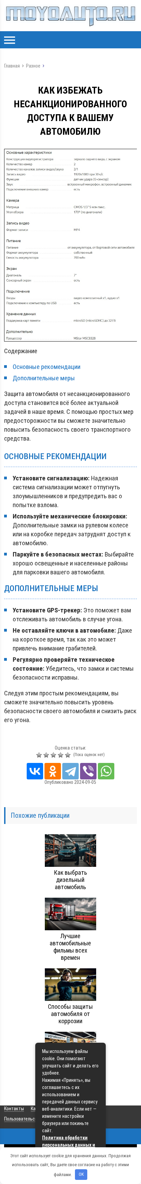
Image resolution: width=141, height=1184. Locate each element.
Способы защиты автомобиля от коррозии (70, 1014)
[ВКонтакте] (35, 771)
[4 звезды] (61, 755)
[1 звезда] (39, 755)
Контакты (14, 1108)
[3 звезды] (54, 755)
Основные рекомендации (46, 367)
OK (81, 1174)
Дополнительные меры (44, 378)
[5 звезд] (68, 755)
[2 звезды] (47, 755)
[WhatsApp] (106, 771)
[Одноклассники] (52, 771)
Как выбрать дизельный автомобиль (70, 879)
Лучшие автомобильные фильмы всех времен (70, 946)
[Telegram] (70, 771)
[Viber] (88, 771)
